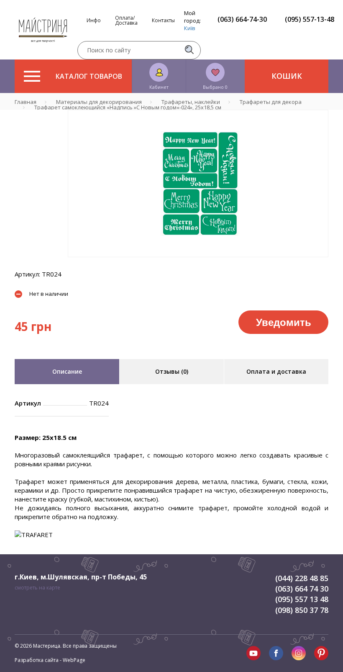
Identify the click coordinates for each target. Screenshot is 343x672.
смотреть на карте (37, 587)
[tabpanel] (198, 183)
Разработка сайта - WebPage (50, 660)
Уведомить (283, 322)
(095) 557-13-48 (309, 19)
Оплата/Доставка (126, 21)
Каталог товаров (89, 76)
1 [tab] (198, 263)
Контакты (163, 20)
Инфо (94, 20)
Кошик (286, 76)
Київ (189, 28)
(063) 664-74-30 (242, 19)
